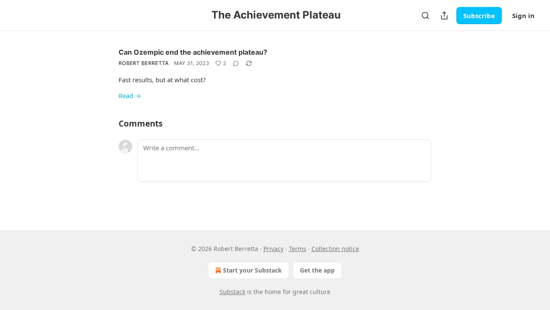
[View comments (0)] (235, 63)
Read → (130, 95)
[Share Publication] (444, 15)
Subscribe (479, 15)
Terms (297, 249)
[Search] (425, 15)
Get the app (317, 270)
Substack (232, 292)
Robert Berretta (144, 63)
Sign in (523, 15)
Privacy (273, 249)
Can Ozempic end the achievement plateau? (193, 52)
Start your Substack (252, 270)
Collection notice (335, 249)
